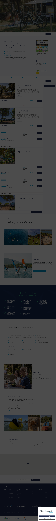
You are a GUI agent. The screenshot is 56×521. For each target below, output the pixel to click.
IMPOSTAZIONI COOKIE (47, 510)
